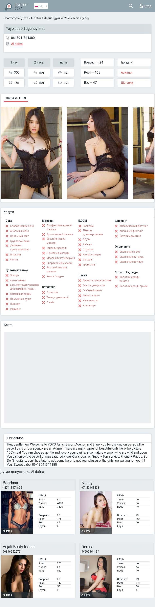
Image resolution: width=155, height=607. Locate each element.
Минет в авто (91, 295)
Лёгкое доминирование (93, 232)
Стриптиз (52, 292)
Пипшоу (15, 303)
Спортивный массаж (59, 262)
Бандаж (87, 259)
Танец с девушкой (58, 297)
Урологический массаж (56, 240)
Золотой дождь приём (133, 285)
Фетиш (14, 259)
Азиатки (126, 72)
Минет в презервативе (97, 280)
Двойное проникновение (19, 247)
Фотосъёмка (18, 280)
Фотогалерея (16, 98)
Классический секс (22, 225)
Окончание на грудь (131, 256)
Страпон (88, 249)
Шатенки (127, 82)
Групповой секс (19, 241)
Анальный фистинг (131, 230)
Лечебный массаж (58, 252)
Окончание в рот (129, 251)
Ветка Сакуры (55, 276)
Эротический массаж (60, 234)
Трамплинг (89, 264)
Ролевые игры (92, 254)
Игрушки (15, 254)
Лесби (50, 302)
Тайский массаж (56, 247)
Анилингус (89, 305)
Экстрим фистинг (130, 235)
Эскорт (14, 275)
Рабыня (87, 244)
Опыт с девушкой (94, 285)
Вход (148, 6)
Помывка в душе (20, 298)
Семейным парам (20, 293)
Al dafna (36, 18)
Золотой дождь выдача (129, 278)
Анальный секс (19, 230)
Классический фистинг (133, 225)
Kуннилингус (90, 300)
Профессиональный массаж (59, 227)
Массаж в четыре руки (61, 257)
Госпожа (88, 225)
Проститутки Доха (16, 18)
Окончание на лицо (131, 261)
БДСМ (86, 239)
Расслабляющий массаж (57, 269)
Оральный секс (19, 235)
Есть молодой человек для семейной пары (24, 286)
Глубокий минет (92, 290)
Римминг (15, 308)
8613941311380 (23, 38)
